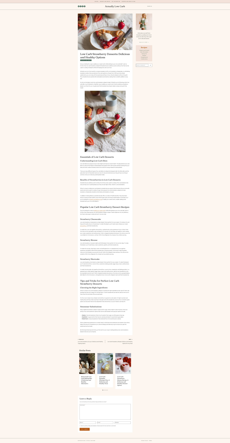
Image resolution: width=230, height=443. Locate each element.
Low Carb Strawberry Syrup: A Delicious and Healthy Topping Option (90, 341)
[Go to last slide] (81, 371)
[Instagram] (82, 6)
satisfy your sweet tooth (99, 210)
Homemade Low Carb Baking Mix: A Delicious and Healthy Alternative (86, 380)
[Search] (150, 65)
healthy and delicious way (96, 199)
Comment (82, 405)
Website (117, 422)
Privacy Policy (144, 440)
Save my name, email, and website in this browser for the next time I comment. (98, 425)
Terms (150, 440)
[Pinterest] (84, 6)
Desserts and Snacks (105, 1)
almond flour (83, 225)
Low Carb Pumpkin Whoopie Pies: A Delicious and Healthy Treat (104, 380)
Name (81, 422)
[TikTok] (79, 6)
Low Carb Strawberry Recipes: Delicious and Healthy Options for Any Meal (120, 341)
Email (99, 422)
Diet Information (116, 1)
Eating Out (144, 53)
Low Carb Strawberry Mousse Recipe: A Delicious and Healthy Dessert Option (122, 381)
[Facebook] (81, 6)
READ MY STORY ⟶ (144, 42)
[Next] (129, 371)
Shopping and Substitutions (128, 1)
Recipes (96, 1)
